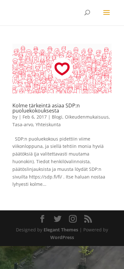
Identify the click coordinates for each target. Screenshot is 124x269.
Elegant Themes (61, 230)
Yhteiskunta (48, 124)
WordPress (62, 237)
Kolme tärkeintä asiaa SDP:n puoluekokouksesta (46, 108)
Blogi (57, 117)
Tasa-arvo (22, 124)
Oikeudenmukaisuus (87, 117)
